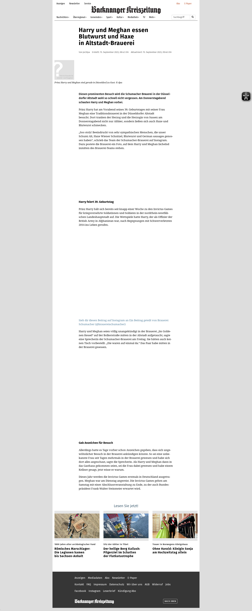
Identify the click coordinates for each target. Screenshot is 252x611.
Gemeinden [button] (95, 17)
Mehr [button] (151, 17)
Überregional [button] (79, 17)
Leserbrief (109, 591)
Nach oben (170, 601)
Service (87, 3)
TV (144, 17)
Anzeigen (60, 3)
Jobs (167, 584)
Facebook (80, 591)
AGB (147, 584)
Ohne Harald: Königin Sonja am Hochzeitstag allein (173, 550)
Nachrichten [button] (62, 17)
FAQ (88, 584)
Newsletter (74, 3)
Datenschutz (116, 584)
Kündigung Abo (127, 591)
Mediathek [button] (133, 17)
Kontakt (79, 584)
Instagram (94, 591)
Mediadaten (95, 577)
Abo (178, 3)
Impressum (100, 584)
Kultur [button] (119, 17)
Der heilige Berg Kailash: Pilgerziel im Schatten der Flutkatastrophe (121, 552)
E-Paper (188, 3)
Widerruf (157, 584)
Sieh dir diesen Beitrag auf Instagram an (104, 320)
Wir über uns (134, 584)
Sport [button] (108, 17)
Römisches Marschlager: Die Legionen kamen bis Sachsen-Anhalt (72, 552)
